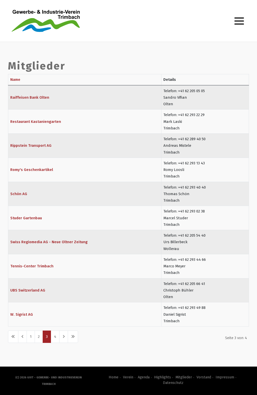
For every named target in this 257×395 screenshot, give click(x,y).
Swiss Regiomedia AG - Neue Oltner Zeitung (49, 242)
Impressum (225, 377)
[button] (239, 21)
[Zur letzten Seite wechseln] (73, 337)
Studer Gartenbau (26, 218)
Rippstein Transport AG (30, 145)
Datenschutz (173, 383)
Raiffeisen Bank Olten (29, 97)
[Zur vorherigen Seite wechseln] (22, 337)
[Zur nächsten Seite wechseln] (63, 337)
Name (15, 79)
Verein (128, 377)
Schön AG (18, 194)
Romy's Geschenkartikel (31, 169)
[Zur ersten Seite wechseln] (13, 337)
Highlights (162, 377)
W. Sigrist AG (21, 314)
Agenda (144, 377)
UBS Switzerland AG (27, 290)
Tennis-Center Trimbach (31, 266)
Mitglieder (183, 377)
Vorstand (204, 377)
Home (113, 377)
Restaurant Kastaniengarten (35, 121)
